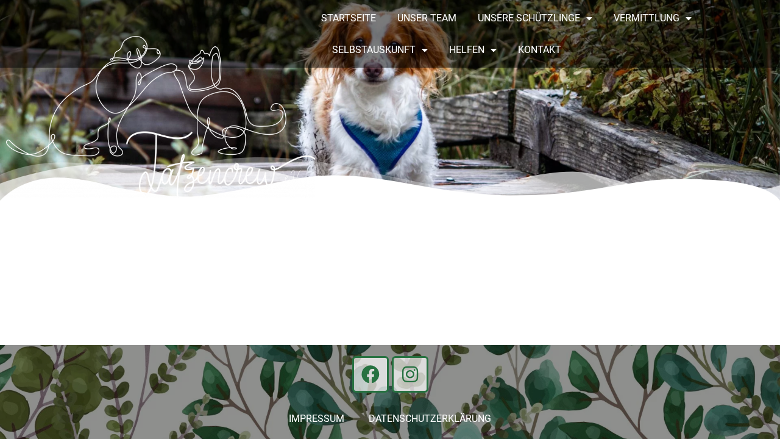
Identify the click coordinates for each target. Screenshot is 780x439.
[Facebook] (370, 374)
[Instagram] (410, 374)
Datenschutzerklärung (430, 418)
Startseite (348, 18)
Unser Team (426, 18)
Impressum (316, 418)
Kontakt (539, 49)
